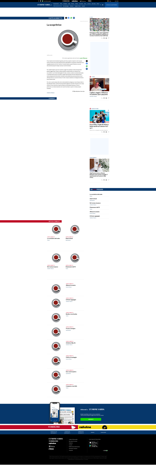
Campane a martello (71, 386)
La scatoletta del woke (96, 194)
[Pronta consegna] (56, 332)
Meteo (98, 3)
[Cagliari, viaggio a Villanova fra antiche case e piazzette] (99, 84)
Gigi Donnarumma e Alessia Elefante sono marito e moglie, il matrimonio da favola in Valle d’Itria (98, 175)
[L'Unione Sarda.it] (45, 5)
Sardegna (65, 3)
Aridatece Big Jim (71, 343)
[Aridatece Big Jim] (56, 347)
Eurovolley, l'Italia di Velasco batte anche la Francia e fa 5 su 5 (99, 126)
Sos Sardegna (66, 6)
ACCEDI (116, 1)
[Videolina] (66, 1)
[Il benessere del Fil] (74, 258)
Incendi (83, 6)
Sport (85, 3)
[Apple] (98, 442)
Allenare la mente (94, 211)
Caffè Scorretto (55, 18)
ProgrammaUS (56, 3)
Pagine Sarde (103, 432)
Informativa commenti (73, 448)
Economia (81, 3)
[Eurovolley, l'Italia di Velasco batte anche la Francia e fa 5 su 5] (99, 116)
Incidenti (71, 6)
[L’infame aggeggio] (56, 303)
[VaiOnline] (83, 1)
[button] (66, 18)
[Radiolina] (75, 1)
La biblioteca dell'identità (81, 432)
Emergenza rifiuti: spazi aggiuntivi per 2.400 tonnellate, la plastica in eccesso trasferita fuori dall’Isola (99, 34)
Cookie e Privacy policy (73, 439)
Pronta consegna (70, 328)
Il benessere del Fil (95, 207)
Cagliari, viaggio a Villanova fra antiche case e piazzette (99, 93)
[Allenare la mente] (56, 289)
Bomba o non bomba (71, 314)
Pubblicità (71, 443)
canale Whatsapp (83, 58)
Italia (69, 3)
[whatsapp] (42, 1)
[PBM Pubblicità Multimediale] (89, 1)
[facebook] (40, 1)
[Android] (98, 445)
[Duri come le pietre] (56, 375)
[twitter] (38, 1)
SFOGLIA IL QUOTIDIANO (111, 4)
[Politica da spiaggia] (56, 361)
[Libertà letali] (74, 230)
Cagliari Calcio (78, 6)
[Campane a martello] (56, 390)
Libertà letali (93, 198)
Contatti (70, 444)
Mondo (72, 3)
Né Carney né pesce (95, 203)
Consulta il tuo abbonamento (53, 432)
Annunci (89, 3)
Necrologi (93, 3)
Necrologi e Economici (73, 441)
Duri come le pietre (71, 371)
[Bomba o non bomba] (56, 318)
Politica (76, 3)
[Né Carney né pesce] (56, 258)
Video (61, 3)
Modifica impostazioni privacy (74, 446)
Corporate (71, 450)
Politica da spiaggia (71, 357)
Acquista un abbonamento (67, 432)
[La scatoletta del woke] (56, 230)
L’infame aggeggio (95, 216)
